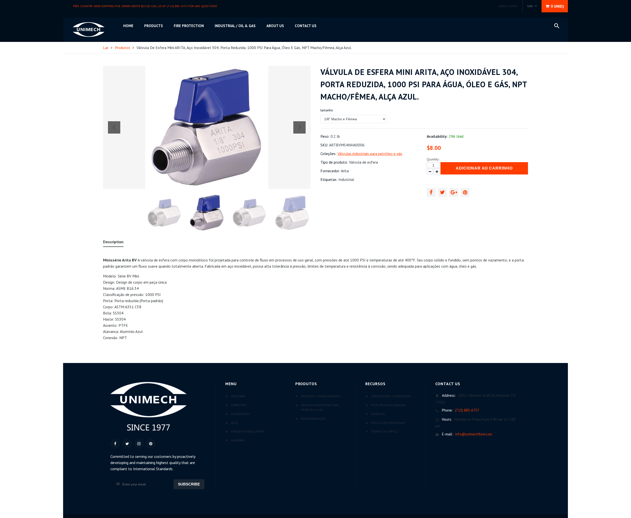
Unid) (557, 6)
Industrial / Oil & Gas (235, 25)
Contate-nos (240, 414)
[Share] (431, 192)
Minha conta (508, 6)
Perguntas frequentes (247, 431)
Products (153, 25)
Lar (105, 47)
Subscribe (189, 484)
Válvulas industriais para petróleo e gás (369, 153)
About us (275, 25)
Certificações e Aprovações (391, 396)
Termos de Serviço (384, 431)
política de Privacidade (388, 423)
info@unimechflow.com (473, 434)
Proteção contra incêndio (320, 396)
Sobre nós (238, 405)
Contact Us (305, 25)
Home (128, 25)
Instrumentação (313, 418)
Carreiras (238, 440)
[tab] (113, 243)
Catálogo (378, 414)
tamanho (326, 110)
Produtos (122, 47)
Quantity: (433, 159)
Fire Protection (189, 25)
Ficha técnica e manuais (388, 405)
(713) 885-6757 (467, 410)
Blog (234, 423)
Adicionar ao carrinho (484, 168)
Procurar (238, 396)
